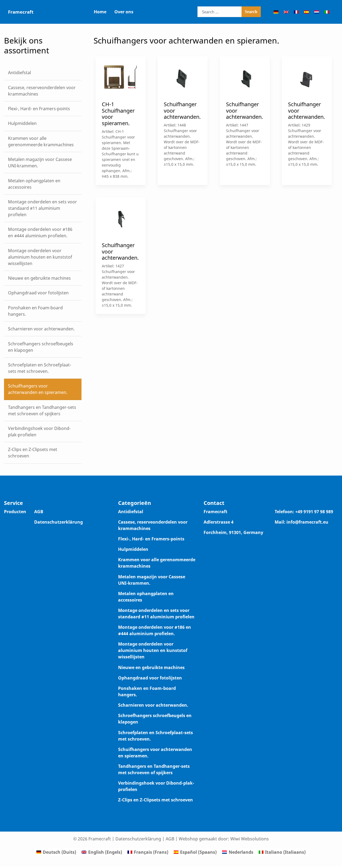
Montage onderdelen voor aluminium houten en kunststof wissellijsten (152, 650)
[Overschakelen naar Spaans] (306, 11)
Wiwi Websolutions (249, 839)
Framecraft (20, 12)
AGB (38, 512)
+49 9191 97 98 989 (314, 512)
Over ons (123, 12)
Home (100, 12)
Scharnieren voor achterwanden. (153, 705)
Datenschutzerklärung (58, 522)
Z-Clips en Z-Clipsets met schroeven (155, 800)
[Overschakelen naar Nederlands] (317, 11)
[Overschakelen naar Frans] (296, 11)
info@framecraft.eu (307, 522)
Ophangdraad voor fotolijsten (150, 678)
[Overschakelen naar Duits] (276, 11)
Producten (15, 512)
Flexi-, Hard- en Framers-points (151, 539)
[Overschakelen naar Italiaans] (327, 11)
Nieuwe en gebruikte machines (151, 667)
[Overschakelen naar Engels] (286, 11)
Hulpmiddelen (133, 549)
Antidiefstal (130, 512)
